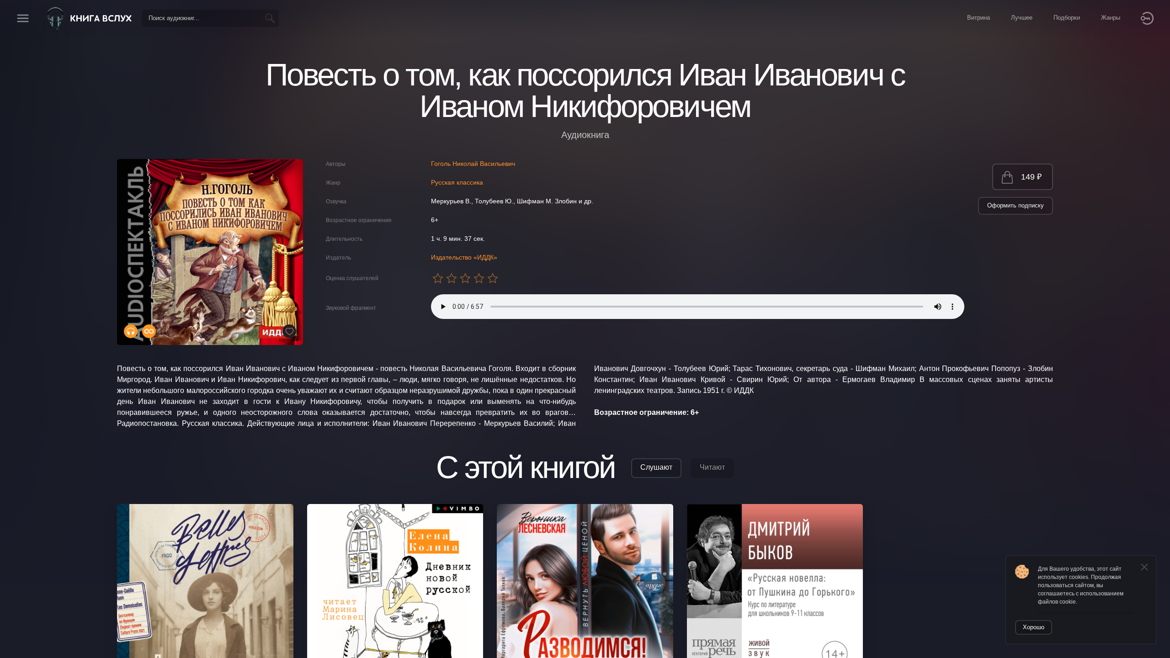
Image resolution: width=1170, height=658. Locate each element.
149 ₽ (1031, 176)
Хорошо (1033, 627)
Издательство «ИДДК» (464, 257)
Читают (712, 467)
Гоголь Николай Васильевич (473, 163)
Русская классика (457, 182)
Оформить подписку (1015, 205)
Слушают (656, 467)
